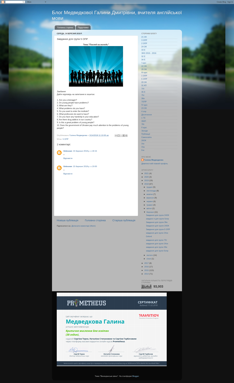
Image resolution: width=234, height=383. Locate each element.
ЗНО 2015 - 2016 (148, 53)
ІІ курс (144, 127)
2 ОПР (144, 43)
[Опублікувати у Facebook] (123, 135)
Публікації (145, 134)
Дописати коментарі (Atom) (84, 226)
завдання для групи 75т (156, 240)
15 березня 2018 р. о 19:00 (85, 166)
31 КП (144, 85)
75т (142, 95)
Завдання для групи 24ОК (157, 215)
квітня (149, 208)
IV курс (144, 105)
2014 (146, 274)
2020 (146, 177)
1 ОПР (144, 76)
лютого (150, 255)
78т (142, 124)
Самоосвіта (146, 137)
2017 (146, 263)
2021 (146, 173)
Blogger (135, 376)
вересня (150, 198)
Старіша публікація (123, 220)
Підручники (83, 27)
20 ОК (144, 82)
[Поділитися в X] (121, 135)
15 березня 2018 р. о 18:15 (85, 151)
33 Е (143, 50)
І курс (143, 63)
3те (142, 144)
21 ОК (144, 37)
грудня (150, 187)
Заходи (144, 131)
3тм (143, 147)
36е (143, 98)
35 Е (143, 92)
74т (142, 89)
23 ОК (144, 108)
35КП (143, 121)
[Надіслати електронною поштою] (116, 135)
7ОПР (144, 102)
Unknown (67, 151)
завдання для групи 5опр (157, 251)
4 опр (143, 111)
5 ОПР (65, 139)
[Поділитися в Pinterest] (126, 135)
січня (149, 259)
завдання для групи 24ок (157, 233)
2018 (146, 184)
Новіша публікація (67, 220)
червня (150, 201)
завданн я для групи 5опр (157, 219)
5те (142, 150)
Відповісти (67, 158)
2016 (146, 267)
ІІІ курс (144, 72)
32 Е (143, 56)
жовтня (150, 194)
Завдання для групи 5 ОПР (158, 229)
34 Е (143, 60)
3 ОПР (144, 40)
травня (150, 205)
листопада (151, 191)
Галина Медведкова (153, 160)
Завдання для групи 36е (157, 222)
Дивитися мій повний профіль (154, 164)
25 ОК (144, 69)
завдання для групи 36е (156, 247)
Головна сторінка (65, 27)
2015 (146, 270)
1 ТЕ (143, 118)
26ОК (143, 140)
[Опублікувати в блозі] (118, 135)
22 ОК (144, 66)
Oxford (149, 236)
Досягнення (146, 115)
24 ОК (144, 47)
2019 (146, 180)
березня (150, 212)
